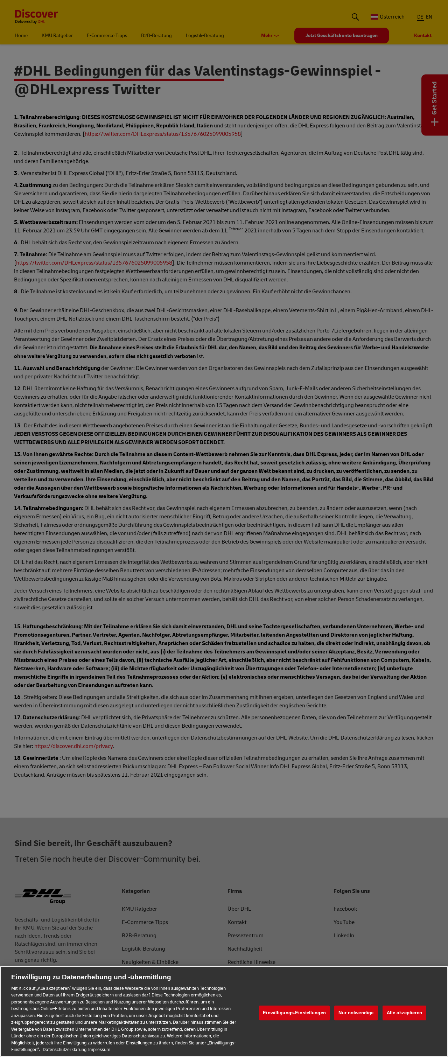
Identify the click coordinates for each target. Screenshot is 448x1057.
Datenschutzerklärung (64, 1049)
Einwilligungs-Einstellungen (294, 1012)
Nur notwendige (355, 1012)
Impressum (99, 1049)
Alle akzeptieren (404, 1012)
